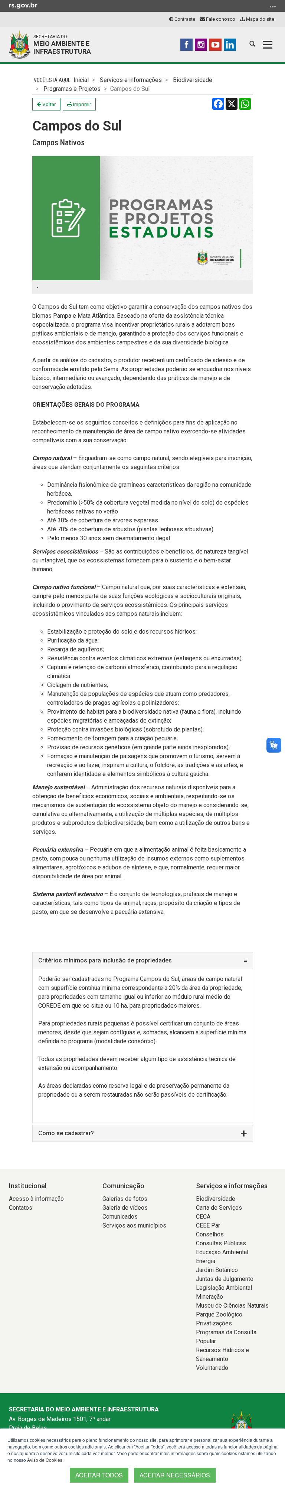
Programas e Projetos (72, 88)
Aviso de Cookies (44, 1460)
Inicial (81, 79)
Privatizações (214, 1323)
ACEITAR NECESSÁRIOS (175, 1475)
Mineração (209, 1296)
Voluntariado (212, 1367)
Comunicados (120, 1216)
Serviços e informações (131, 79)
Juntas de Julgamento (224, 1278)
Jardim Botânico (217, 1269)
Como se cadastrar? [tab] (66, 1133)
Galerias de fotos (124, 1198)
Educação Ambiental (222, 1252)
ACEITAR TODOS (99, 1475)
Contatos (20, 1207)
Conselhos (210, 1234)
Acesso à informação (36, 1198)
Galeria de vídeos (125, 1207)
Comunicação (123, 1186)
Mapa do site (259, 19)
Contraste (184, 19)
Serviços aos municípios (134, 1225)
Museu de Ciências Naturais (232, 1305)
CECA (203, 1216)
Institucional (27, 1186)
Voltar (48, 104)
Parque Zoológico (219, 1314)
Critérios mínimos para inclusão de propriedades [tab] (105, 960)
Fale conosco (220, 19)
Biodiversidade (192, 79)
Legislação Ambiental (224, 1287)
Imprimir (81, 104)
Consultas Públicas (221, 1243)
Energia (205, 1261)
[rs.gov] (23, 5)
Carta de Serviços (219, 1207)
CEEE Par (208, 1225)
